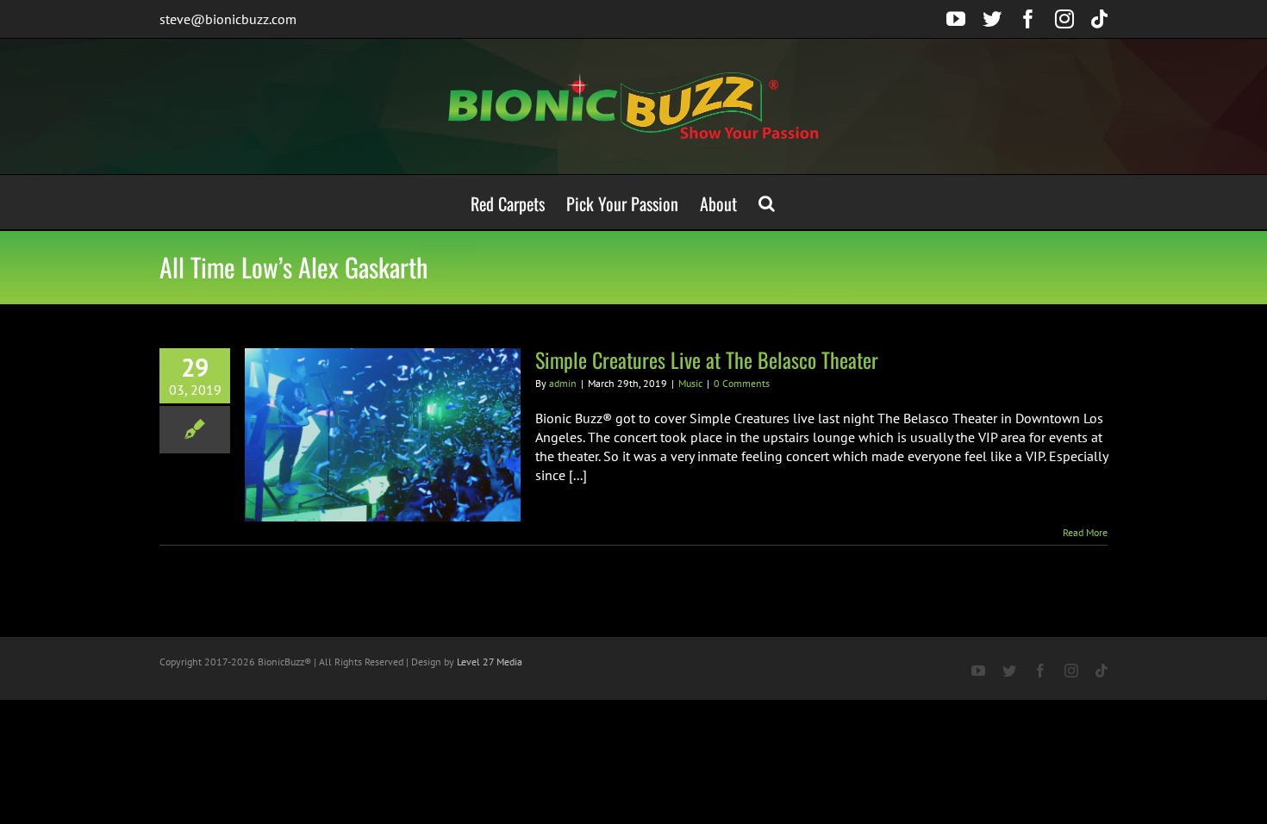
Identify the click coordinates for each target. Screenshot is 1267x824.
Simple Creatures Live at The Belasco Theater (706, 359)
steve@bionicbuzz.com (227, 19)
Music (690, 383)
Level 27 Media (489, 661)
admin (563, 383)
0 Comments (742, 383)
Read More (1085, 532)
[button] (766, 202)
